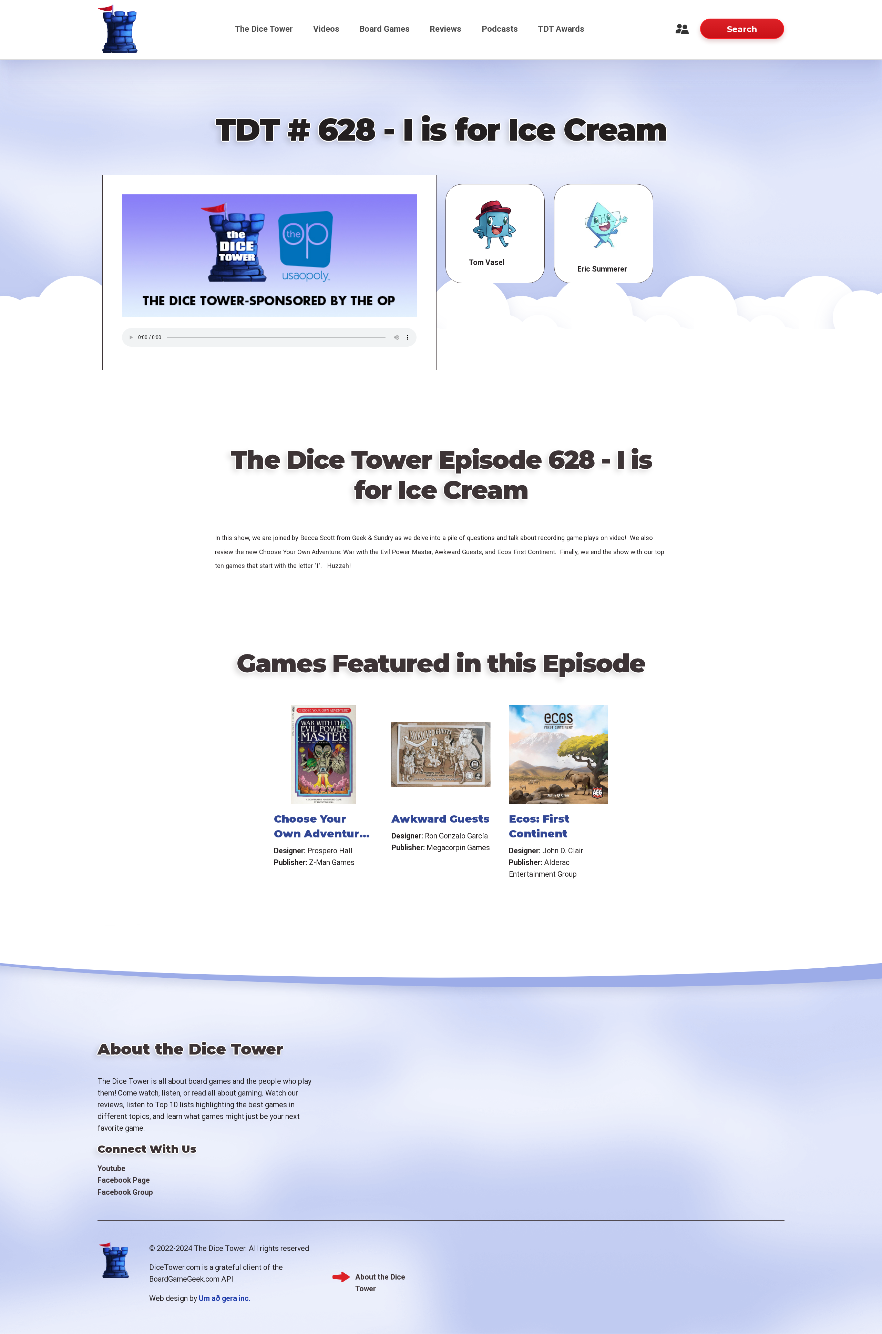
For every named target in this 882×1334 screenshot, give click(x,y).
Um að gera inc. (224, 1298)
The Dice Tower (264, 29)
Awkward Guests (440, 818)
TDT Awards (561, 29)
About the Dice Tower (380, 1278)
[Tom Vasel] (495, 225)
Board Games (384, 29)
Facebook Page (124, 1180)
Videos (326, 29)
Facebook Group (125, 1192)
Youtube (111, 1168)
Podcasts (500, 29)
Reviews (445, 29)
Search (742, 29)
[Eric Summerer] (603, 225)
